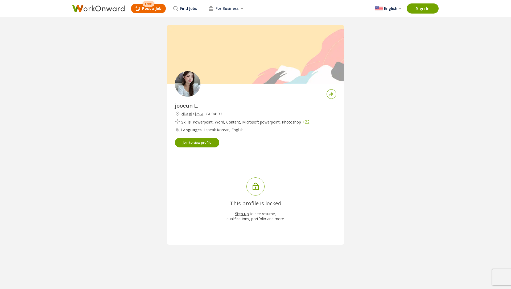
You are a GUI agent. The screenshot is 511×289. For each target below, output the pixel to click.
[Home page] (98, 8)
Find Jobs (188, 8)
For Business (227, 8)
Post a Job (152, 8)
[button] (423, 8)
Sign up (242, 213)
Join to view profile (197, 142)
